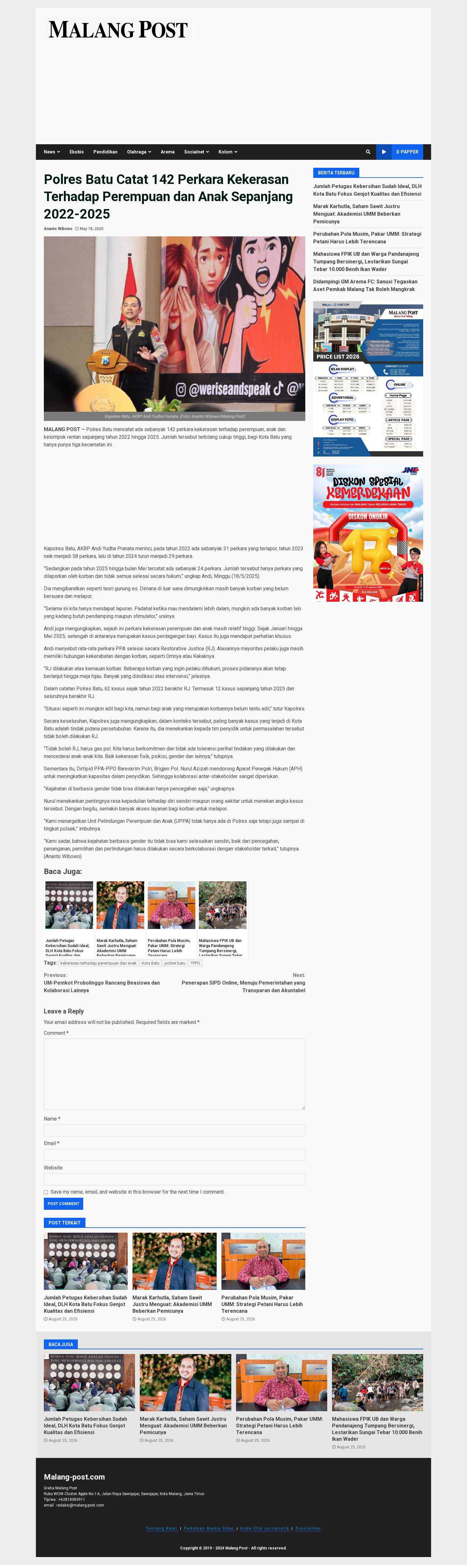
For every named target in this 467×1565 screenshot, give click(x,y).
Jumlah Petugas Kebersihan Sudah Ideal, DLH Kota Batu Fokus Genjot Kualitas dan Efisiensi (86, 1261)
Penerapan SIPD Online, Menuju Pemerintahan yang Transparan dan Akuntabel (243, 982)
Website (53, 1168)
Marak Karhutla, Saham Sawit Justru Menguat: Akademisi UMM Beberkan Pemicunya (174, 1261)
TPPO (195, 963)
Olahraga (136, 151)
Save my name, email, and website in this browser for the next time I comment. (138, 1192)
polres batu (175, 963)
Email (51, 1143)
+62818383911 (71, 1499)
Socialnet (194, 151)
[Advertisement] (233, 88)
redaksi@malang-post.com (80, 1505)
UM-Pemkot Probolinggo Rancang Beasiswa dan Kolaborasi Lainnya (102, 982)
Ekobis (77, 151)
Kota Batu (150, 963)
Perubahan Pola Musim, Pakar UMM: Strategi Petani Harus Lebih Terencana (263, 1261)
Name (52, 1119)
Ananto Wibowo (58, 229)
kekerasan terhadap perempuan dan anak (98, 963)
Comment (56, 1033)
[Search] (368, 152)
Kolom (226, 151)
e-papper (407, 151)
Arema (168, 151)
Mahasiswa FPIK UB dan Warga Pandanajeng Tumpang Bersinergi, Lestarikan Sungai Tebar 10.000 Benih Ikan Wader (366, 261)
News (49, 151)
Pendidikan (105, 151)
